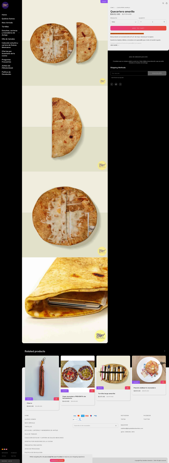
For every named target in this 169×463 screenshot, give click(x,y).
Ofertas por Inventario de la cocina (8, 53)
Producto (113, 18)
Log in (10, 461)
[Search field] (163, 3)
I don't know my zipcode (117, 77)
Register (4, 461)
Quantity (142, 18)
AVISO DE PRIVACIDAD (7, 67)
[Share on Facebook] (111, 84)
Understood (57, 460)
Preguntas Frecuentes (6, 60)
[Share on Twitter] (116, 84)
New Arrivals (7, 22)
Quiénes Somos (8, 19)
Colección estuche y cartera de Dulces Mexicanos (10, 45)
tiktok (4, 456)
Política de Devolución (6, 73)
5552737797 (124, 425)
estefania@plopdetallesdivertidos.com (132, 428)
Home (4, 15)
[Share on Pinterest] (120, 84)
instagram (5, 452)
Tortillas (5, 26)
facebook (14, 452)
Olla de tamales (8, 39)
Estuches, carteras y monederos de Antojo (9, 32)
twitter (13, 456)
